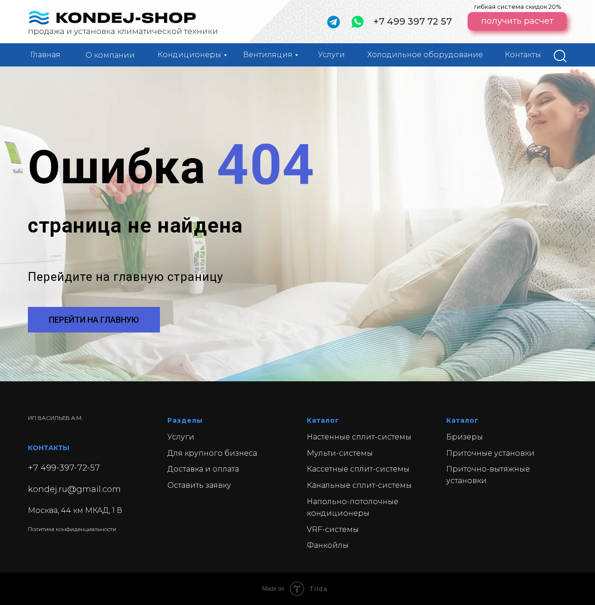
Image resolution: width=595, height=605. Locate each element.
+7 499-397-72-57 (64, 468)
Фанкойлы (328, 545)
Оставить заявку (199, 485)
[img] (560, 56)
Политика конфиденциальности (72, 528)
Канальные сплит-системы (359, 485)
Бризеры (464, 436)
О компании (110, 55)
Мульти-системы (340, 453)
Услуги (331, 54)
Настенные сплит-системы (359, 436)
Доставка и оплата (203, 469)
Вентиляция (267, 54)
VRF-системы (333, 529)
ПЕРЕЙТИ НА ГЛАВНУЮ (94, 320)
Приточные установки (490, 453)
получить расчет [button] (517, 21)
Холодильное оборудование (425, 54)
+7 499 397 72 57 (412, 21)
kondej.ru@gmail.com (74, 489)
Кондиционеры (189, 54)
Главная (45, 54)
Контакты (523, 54)
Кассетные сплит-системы (358, 469)
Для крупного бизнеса (212, 453)
